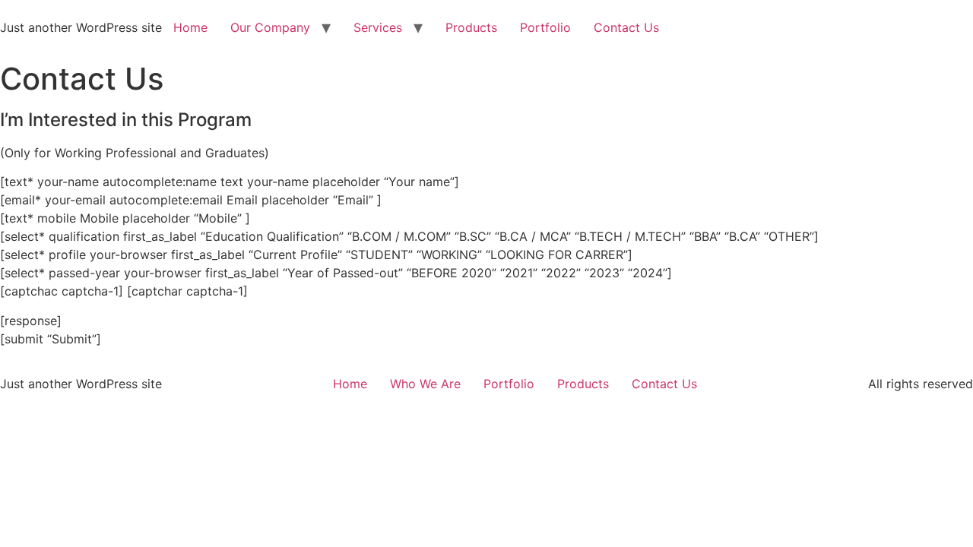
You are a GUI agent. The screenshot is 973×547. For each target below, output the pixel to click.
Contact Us (626, 27)
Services (377, 27)
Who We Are (425, 383)
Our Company (270, 27)
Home (190, 27)
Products (471, 27)
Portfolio (545, 27)
